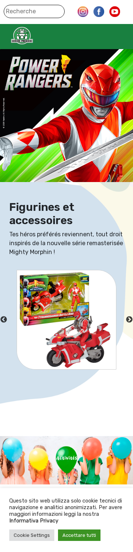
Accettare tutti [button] (79, 535)
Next (129, 319)
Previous (3, 319)
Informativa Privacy (33, 520)
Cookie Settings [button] (32, 535)
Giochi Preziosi (36, 35)
